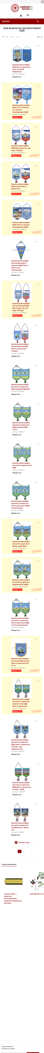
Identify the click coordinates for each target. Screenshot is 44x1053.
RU (42, 2)
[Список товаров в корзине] (28, 15)
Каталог (6, 21)
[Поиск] (38, 21)
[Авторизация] (21, 15)
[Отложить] (38, 46)
